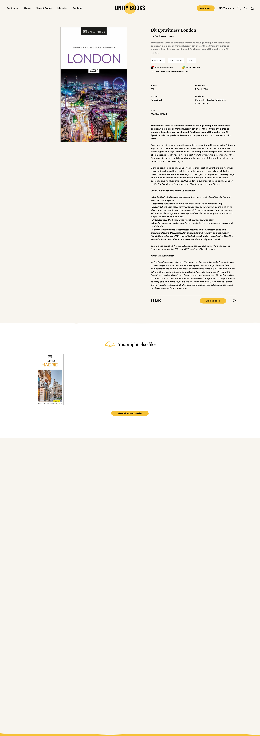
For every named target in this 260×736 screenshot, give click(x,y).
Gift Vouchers (226, 8)
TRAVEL (191, 60)
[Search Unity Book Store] (239, 8)
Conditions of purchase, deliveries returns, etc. (170, 71)
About (27, 8)
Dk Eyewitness (164, 36)
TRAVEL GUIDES (175, 60)
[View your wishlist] (245, 8)
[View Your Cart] (252, 8)
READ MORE (155, 53)
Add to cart (213, 301)
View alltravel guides (130, 413)
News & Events (44, 8)
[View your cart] (252, 8)
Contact (77, 8)
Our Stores (12, 8)
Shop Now (205, 8)
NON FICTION (157, 60)
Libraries (62, 8)
